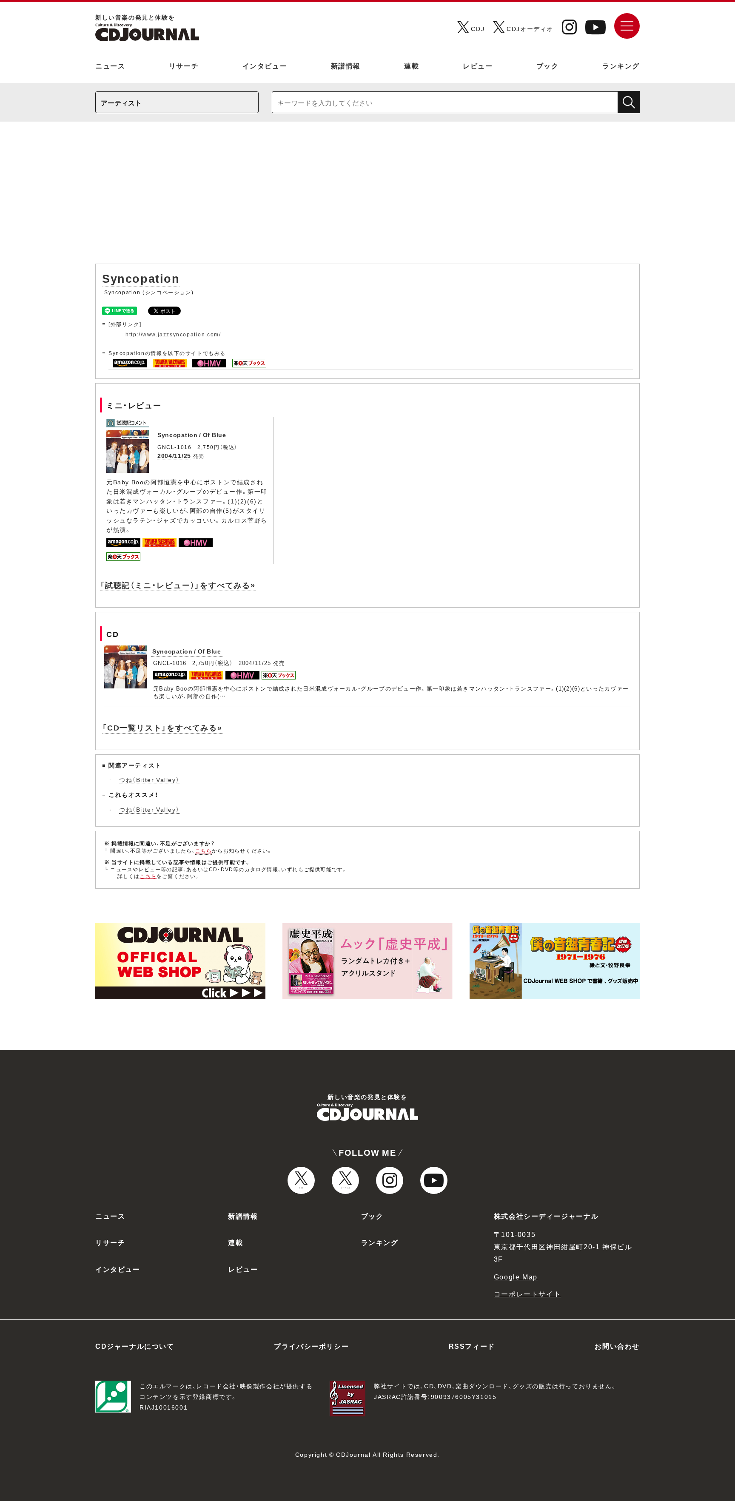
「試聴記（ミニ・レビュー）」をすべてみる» (178, 585)
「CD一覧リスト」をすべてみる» (162, 727)
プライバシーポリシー (311, 1346)
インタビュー (265, 65)
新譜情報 (346, 65)
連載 (411, 65)
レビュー (478, 65)
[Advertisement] (367, 196)
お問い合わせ (617, 1346)
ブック (547, 65)
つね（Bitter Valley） (149, 779)
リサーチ (184, 65)
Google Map (516, 1276)
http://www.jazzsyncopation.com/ (173, 334)
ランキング (621, 65)
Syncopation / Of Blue (191, 434)
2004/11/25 (174, 455)
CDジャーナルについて (134, 1346)
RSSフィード (472, 1346)
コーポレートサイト (527, 1293)
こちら (203, 850)
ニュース (110, 65)
